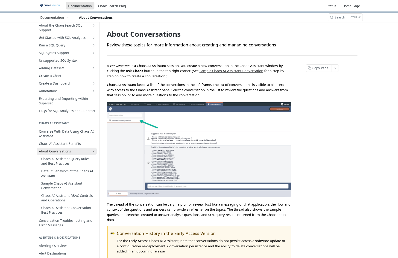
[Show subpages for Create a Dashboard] (94, 83)
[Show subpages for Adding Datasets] (94, 68)
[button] (199, 149)
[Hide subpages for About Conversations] (94, 151)
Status (331, 6)
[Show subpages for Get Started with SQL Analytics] (94, 37)
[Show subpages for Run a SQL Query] (94, 45)
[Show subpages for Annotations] (94, 91)
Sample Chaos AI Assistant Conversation (231, 70)
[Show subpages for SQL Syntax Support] (94, 53)
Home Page (351, 6)
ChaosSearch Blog (112, 6)
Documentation (80, 6)
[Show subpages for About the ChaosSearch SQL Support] (94, 25)
